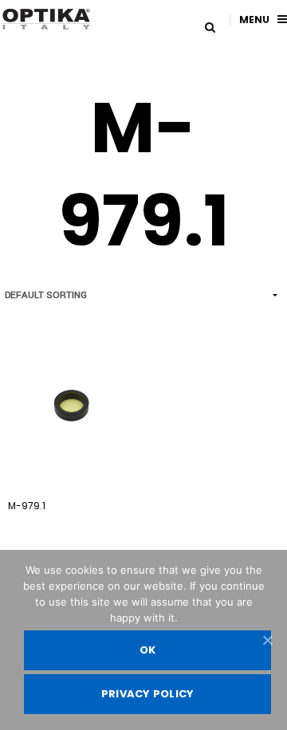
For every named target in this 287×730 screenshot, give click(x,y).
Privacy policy (148, 693)
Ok (148, 649)
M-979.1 (26, 505)
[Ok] (267, 640)
